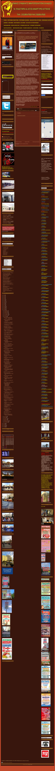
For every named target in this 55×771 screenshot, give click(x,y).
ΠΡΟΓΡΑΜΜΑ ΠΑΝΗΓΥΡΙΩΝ (13, 20)
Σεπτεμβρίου (6, 314)
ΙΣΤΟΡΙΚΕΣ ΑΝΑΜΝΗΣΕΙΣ (46, 40)
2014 (4, 308)
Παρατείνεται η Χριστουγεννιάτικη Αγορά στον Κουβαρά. (8, 221)
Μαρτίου (5, 419)
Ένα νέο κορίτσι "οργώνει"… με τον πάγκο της (8, 332)
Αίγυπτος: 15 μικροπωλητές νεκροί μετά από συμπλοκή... (8, 320)
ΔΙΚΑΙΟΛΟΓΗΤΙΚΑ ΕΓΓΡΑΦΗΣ (35, 20)
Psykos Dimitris (30, 764)
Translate (9, 33)
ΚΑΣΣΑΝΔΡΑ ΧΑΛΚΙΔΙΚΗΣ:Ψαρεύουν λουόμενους (8, 341)
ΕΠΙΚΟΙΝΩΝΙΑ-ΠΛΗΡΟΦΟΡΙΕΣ (48, 20)
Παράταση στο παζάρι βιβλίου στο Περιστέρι (8, 324)
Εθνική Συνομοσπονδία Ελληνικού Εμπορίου (6, 278)
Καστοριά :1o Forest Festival (8, 371)
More (3, 113)
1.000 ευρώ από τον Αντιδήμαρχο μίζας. (7, 336)
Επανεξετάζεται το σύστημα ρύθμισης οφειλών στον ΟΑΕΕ (8, 378)
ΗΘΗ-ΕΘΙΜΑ (10, 22)
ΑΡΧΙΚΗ (5, 20)
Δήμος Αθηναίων (5, 276)
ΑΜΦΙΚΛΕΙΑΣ (5, 253)
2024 (4, 297)
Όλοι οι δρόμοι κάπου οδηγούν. (9, 382)
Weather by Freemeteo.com (5, 433)
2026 (4, 295)
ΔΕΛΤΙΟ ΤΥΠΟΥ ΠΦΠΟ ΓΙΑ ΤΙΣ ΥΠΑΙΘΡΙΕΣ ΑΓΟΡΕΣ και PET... (8, 370)
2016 (4, 306)
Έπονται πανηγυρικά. (7, 386)
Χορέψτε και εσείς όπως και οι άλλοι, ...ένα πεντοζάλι (8, 330)
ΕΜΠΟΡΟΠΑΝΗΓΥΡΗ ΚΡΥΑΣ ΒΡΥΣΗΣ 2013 (8, 359)
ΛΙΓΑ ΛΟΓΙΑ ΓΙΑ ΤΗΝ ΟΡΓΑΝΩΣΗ (32, 22)
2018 (4, 304)
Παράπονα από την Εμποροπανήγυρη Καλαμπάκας (7, 352)
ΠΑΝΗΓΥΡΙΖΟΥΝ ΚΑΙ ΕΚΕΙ (46, 34)
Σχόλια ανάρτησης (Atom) (24, 143)
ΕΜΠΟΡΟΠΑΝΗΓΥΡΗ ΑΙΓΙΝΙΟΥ (7, 406)
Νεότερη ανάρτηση (19, 141)
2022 (4, 299)
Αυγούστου (5, 315)
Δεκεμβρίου (6, 310)
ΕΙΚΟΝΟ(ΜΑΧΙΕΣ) (7, 25)
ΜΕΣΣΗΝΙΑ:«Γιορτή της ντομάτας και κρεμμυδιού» (8, 327)
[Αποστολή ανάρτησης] (36, 110)
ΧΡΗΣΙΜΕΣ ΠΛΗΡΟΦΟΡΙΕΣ (35, 25)
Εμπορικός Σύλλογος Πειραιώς (8, 288)
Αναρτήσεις (5, 96)
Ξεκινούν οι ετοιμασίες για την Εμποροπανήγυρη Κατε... (8, 345)
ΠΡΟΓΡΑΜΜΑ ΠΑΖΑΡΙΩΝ (24, 20)
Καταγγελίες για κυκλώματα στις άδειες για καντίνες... (8, 322)
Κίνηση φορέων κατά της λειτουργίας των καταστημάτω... (8, 410)
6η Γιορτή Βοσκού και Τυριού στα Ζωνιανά (8, 349)
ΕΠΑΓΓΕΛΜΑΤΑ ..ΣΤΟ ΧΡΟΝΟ (20, 22)
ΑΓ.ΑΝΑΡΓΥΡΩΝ (5, 247)
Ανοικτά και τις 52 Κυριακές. (8, 399)
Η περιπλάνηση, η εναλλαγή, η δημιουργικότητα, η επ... (9, 392)
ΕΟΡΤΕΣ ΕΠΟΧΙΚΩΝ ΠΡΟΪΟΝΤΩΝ (45, 38)
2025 (4, 296)
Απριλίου (5, 418)
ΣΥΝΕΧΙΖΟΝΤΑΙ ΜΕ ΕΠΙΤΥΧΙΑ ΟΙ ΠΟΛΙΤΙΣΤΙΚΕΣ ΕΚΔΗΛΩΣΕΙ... (7, 384)
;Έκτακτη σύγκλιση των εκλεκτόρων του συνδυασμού (7, 218)
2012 (4, 423)
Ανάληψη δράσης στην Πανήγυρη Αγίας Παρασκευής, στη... (7, 363)
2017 (4, 305)
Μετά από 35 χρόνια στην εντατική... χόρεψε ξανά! (8, 318)
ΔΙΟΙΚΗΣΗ (6, 22)
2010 (4, 425)
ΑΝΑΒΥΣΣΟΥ (5, 254)
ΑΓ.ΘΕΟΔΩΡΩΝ (5, 248)
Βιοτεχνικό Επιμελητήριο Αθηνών (8, 272)
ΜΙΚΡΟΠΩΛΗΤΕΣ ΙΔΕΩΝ (7, 239)
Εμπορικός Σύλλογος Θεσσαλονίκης (6, 286)
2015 (4, 307)
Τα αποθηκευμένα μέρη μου (47, 138)
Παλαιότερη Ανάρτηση (36, 141)
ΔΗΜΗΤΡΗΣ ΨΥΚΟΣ (6, 136)
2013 (4, 309)
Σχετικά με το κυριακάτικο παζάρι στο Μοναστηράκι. (8, 414)
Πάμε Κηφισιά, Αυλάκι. (7, 411)
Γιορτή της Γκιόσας (7, 354)
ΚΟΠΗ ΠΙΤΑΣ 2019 (45, 32)
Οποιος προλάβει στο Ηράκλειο (9, 350)
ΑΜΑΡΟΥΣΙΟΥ (5, 252)
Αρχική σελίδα (27, 141)
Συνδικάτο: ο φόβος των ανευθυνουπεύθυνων (6, 216)
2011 (4, 424)
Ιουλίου (5, 316)
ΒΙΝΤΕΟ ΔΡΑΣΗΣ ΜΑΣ (15, 25)
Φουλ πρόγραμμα (6, 361)
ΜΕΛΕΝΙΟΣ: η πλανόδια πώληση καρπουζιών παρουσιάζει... (8, 367)
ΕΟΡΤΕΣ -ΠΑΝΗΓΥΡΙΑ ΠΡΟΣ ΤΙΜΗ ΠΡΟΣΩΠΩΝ (46, 36)
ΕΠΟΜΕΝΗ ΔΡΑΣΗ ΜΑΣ (24, 25)
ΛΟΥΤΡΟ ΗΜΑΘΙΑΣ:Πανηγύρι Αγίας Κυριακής (8, 404)
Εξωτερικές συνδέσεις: (7, 258)
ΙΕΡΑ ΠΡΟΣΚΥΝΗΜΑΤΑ (46, 39)
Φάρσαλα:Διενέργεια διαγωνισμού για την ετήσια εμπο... (8, 373)
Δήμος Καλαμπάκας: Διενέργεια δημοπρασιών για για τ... (8, 390)
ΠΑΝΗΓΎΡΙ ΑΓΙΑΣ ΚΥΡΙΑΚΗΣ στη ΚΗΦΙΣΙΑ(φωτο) (8, 397)
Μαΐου (5, 417)
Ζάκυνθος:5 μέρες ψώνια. (8, 343)
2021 (4, 300)
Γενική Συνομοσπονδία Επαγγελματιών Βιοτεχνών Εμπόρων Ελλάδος (7, 275)
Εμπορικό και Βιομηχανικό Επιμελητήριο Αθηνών (7, 281)
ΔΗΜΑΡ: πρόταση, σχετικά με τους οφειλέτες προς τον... (8, 334)
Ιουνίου (5, 416)
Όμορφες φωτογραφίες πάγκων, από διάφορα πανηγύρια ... (8, 339)
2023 (4, 298)
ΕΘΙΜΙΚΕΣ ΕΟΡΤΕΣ (45, 33)
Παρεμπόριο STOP (6, 289)
